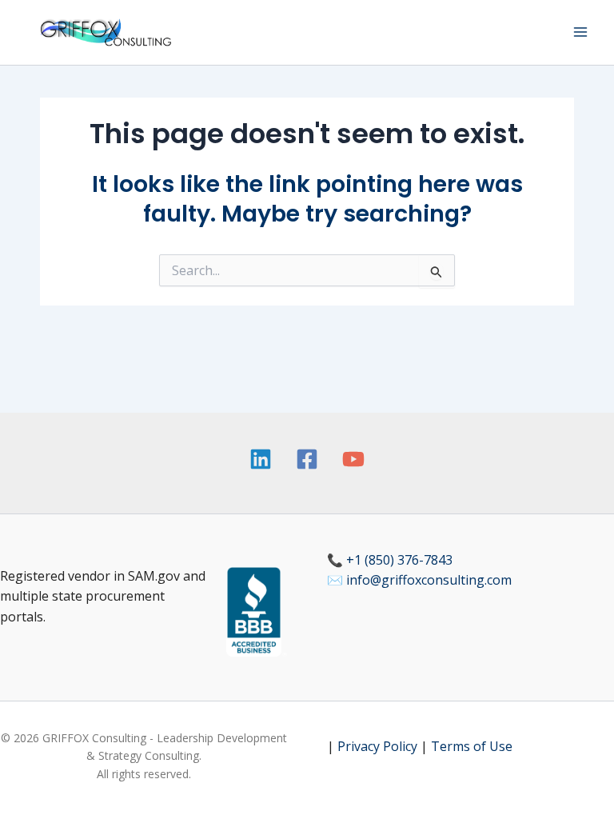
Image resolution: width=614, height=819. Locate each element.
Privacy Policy (377, 746)
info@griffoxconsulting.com (429, 580)
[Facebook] (307, 459)
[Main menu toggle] (580, 32)
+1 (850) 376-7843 (399, 560)
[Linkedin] (260, 459)
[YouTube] (353, 459)
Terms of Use (471, 746)
